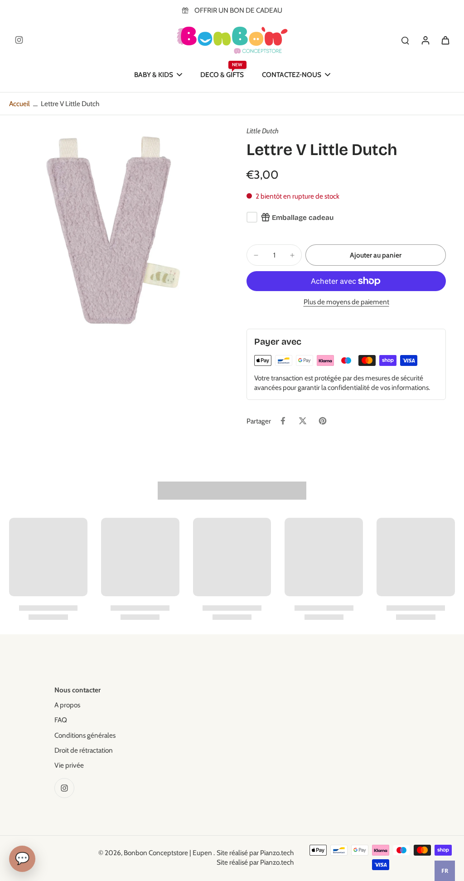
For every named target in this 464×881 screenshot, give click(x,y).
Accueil (19, 103)
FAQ (60, 720)
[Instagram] (19, 40)
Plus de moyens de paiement (346, 302)
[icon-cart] (445, 40)
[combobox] (445, 871)
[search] (405, 40)
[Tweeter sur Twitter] (303, 421)
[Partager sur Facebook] (283, 421)
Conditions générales (85, 735)
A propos (67, 705)
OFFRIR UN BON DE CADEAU (238, 10)
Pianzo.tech (277, 852)
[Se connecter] (425, 40)
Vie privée (69, 765)
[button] (375, 255)
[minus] (256, 255)
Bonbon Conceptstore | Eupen (168, 852)
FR (444, 871)
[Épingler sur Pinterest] (323, 421)
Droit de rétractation (83, 750)
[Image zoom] (113, 230)
